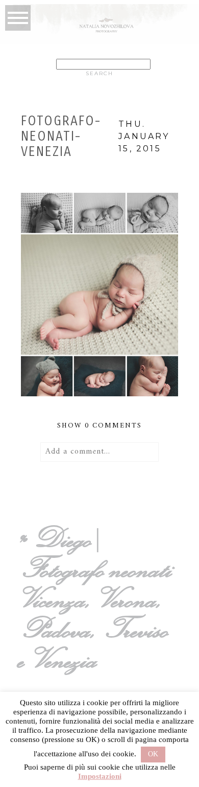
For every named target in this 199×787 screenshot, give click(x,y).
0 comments (99, 425)
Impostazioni (99, 776)
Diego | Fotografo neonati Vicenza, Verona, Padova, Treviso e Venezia (98, 598)
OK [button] (153, 754)
